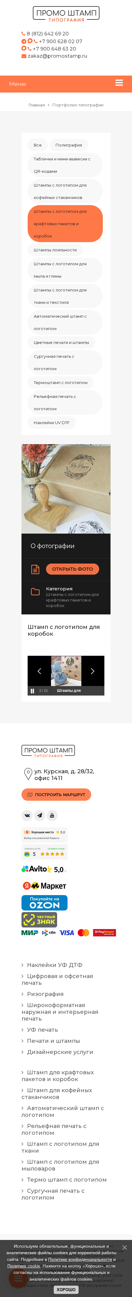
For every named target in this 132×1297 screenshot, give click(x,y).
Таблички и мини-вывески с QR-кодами (62, 165)
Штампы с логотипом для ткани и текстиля (60, 296)
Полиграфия (69, 145)
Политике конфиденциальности (80, 1259)
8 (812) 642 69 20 (47, 34)
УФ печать (41, 1029)
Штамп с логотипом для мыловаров (60, 1165)
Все (38, 145)
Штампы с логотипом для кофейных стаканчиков (60, 191)
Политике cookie (23, 1265)
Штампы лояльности (55, 249)
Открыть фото (72, 569)
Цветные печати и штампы (61, 342)
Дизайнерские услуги (59, 1052)
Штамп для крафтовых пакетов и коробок (57, 1076)
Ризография (44, 994)
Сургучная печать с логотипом (54, 362)
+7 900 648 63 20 (54, 49)
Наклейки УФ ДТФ (54, 965)
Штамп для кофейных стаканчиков (56, 1094)
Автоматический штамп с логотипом (60, 322)
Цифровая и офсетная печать (57, 979)
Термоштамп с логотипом (60, 382)
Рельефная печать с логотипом (55, 402)
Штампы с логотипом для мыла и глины (60, 270)
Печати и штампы (52, 1041)
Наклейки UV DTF (52, 422)
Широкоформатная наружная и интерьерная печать (59, 1012)
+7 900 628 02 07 (60, 41)
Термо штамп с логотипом (66, 1179)
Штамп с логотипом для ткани (60, 1147)
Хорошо (66, 1289)
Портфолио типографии (77, 104)
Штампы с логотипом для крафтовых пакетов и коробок (60, 223)
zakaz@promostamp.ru (56, 56)
